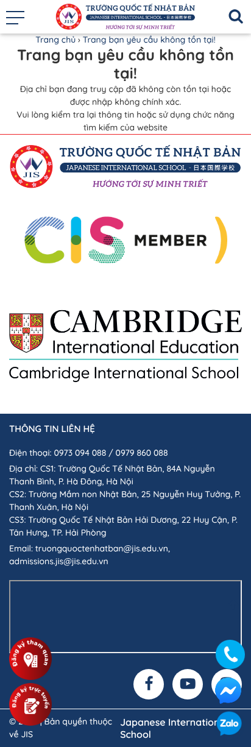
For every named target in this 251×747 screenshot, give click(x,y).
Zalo (229, 725)
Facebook (228, 690)
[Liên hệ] (229, 651)
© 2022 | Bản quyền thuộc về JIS (60, 728)
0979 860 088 (142, 452)
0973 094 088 (80, 452)
